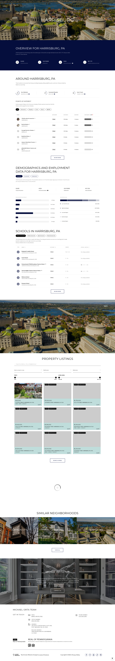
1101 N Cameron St (26, 150)
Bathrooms (46, 370)
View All (57, 550)
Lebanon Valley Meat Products (28, 142)
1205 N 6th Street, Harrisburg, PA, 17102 (29, 252)
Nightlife (49, 109)
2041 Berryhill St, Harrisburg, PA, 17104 (29, 278)
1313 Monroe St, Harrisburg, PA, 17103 (29, 284)
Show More (57, 291)
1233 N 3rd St (25, 126)
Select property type (19, 370)
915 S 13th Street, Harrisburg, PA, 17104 (29, 272)
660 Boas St (24, 131)
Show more (57, 157)
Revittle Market (25, 124)
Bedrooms (75, 370)
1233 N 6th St (25, 120)
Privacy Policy (76, 655)
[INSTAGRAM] (90, 655)
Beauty (43, 109)
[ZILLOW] (93, 655)
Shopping (31, 109)
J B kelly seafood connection (28, 118)
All (18, 109)
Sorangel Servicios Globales (28, 130)
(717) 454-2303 (83, 616)
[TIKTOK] (97, 655)
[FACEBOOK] (86, 655)
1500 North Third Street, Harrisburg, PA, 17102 (30, 265)
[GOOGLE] (100, 655)
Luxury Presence (44, 655)
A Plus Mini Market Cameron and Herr (29, 149)
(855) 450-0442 (35, 620)
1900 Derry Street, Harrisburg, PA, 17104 (29, 259)
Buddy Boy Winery (26, 136)
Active (37, 109)
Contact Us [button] (57, 590)
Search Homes (57, 460)
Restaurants (24, 109)
